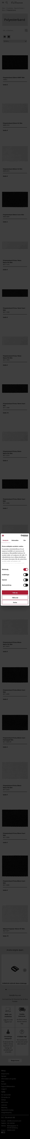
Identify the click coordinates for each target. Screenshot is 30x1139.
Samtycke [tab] (5, 540)
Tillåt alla (15, 592)
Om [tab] (25, 540)
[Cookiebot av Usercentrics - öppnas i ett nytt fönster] (21, 536)
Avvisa (15, 602)
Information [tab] (15, 540)
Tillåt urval (15, 597)
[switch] (25, 574)
